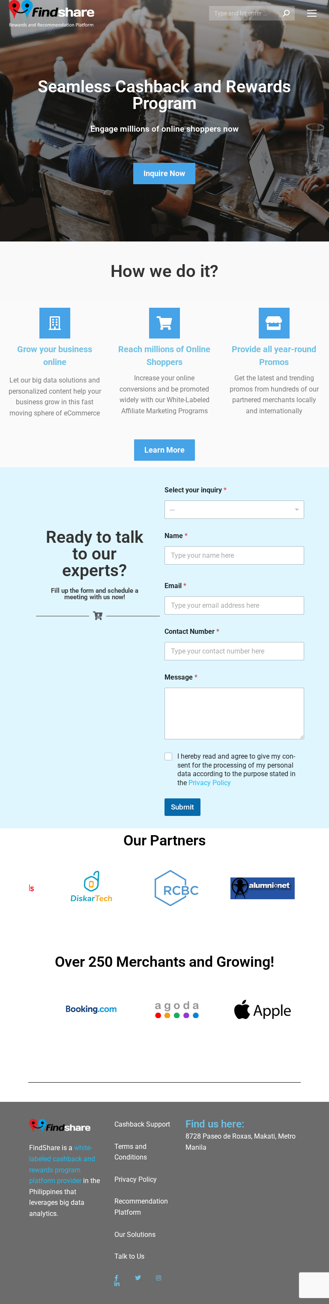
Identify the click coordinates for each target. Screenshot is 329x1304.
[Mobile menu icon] (311, 13)
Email (175, 586)
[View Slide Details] (171, 888)
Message (180, 677)
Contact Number (191, 631)
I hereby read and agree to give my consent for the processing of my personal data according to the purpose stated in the (236, 769)
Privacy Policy (209, 783)
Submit (182, 807)
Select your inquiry (195, 490)
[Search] (286, 13)
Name (176, 536)
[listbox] (234, 509)
